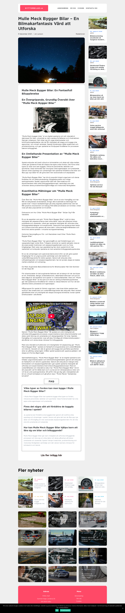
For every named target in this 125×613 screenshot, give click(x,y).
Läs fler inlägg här (51, 455)
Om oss (73, 8)
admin (92, 33)
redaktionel (80, 34)
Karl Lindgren (94, 328)
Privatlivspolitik (65, 610)
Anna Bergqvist (95, 182)
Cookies (81, 8)
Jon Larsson (38, 34)
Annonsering (62, 8)
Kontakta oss (91, 8)
